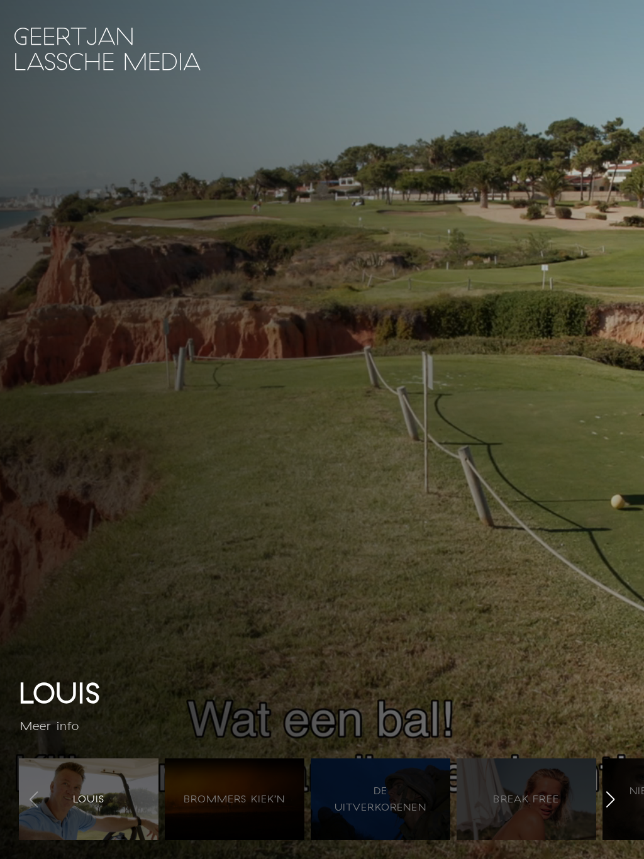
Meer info (49, 726)
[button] (610, 799)
